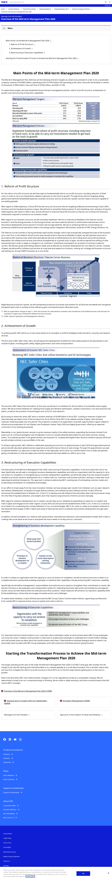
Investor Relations (13, 9)
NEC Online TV (8, 818)
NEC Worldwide (9, 814)
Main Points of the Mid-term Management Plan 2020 (27, 40)
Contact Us (6, 861)
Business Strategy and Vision (81, 9)
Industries (7, 762)
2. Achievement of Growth (20, 48)
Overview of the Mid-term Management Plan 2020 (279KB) (28, 691)
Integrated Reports (45, 9)
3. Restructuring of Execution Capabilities (26, 52)
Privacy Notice (7, 834)
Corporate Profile (9, 806)
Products (6, 754)
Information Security (9, 852)
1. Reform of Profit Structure (21, 44)
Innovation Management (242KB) (76, 701)
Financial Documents (29, 9)
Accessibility (7, 847)
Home (3, 9)
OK (83, 873)
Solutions (6, 758)
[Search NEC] (106, 2)
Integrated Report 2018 (61, 9)
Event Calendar (8, 779)
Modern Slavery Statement (11, 856)
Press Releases (8, 775)
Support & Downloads (11, 792)
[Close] (108, 873)
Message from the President (16, 715)
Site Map (6, 866)
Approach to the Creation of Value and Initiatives (80, 715)
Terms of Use (7, 843)
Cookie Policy (7, 838)
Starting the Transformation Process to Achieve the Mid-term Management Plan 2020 (41, 58)
